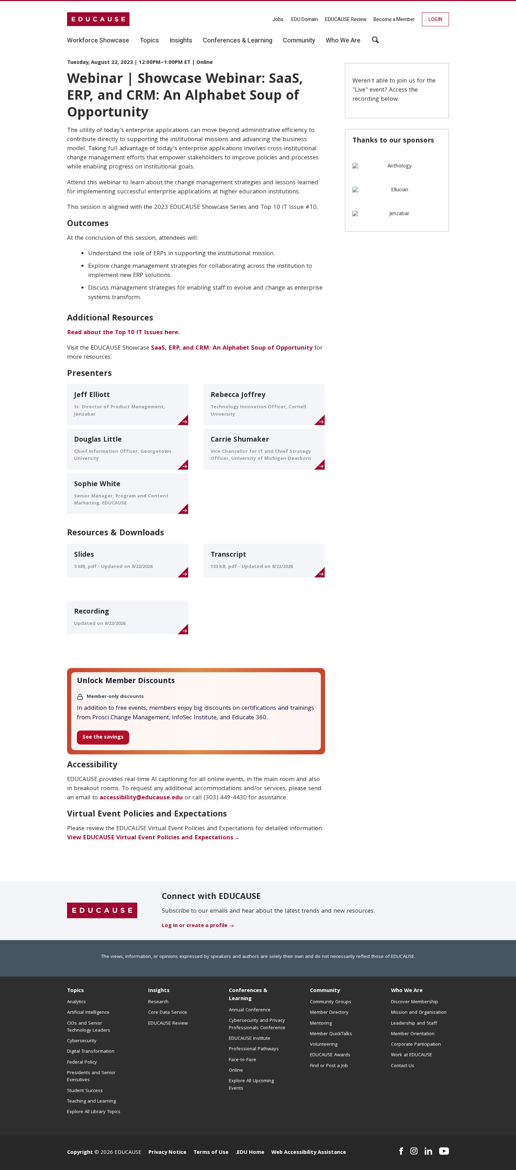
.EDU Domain (304, 19)
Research (158, 1002)
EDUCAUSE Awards (330, 1055)
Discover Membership (414, 1002)
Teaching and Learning (91, 1101)
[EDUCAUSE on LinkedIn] (428, 1151)
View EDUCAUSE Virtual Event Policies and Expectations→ (153, 838)
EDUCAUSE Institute (249, 1039)
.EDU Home (250, 1152)
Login (435, 19)
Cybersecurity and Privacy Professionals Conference (257, 1024)
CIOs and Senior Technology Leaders (88, 1027)
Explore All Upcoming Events (251, 1084)
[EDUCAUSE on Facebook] (401, 1151)
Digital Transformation (90, 1052)
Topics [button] (149, 40)
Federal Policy (82, 1062)
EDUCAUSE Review (345, 19)
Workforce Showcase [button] (98, 40)
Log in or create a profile (194, 926)
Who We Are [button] (343, 40)
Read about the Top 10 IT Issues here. (123, 333)
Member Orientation (413, 1034)
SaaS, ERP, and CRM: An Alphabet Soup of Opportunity (232, 348)
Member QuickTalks (331, 1034)
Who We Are (407, 991)
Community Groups (330, 1002)
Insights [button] (181, 40)
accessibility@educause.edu (141, 798)
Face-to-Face (242, 1060)
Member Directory (329, 1013)
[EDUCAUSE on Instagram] (414, 1151)
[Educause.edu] (102, 910)
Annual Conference (250, 1010)
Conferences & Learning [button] (237, 40)
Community (325, 991)
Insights (159, 991)
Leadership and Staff (414, 1023)
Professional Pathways (254, 1049)
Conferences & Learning (248, 995)
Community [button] (299, 40)
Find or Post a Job (329, 1066)
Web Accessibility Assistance (308, 1152)
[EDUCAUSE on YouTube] (444, 1151)
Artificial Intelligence (88, 1013)
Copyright (80, 1152)
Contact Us (402, 1066)
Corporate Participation (416, 1045)
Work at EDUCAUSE (411, 1055)
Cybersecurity (82, 1041)
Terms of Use (211, 1152)
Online (236, 1071)
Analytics (76, 1002)
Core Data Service (167, 1013)
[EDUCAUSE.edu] (98, 19)
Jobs (277, 19)
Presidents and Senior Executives (91, 1076)
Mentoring (321, 1023)
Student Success (85, 1091)
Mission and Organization (418, 1013)
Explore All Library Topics (93, 1112)
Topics (75, 991)
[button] (375, 42)
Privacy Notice (167, 1152)
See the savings (103, 737)
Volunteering (323, 1045)
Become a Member (394, 19)
